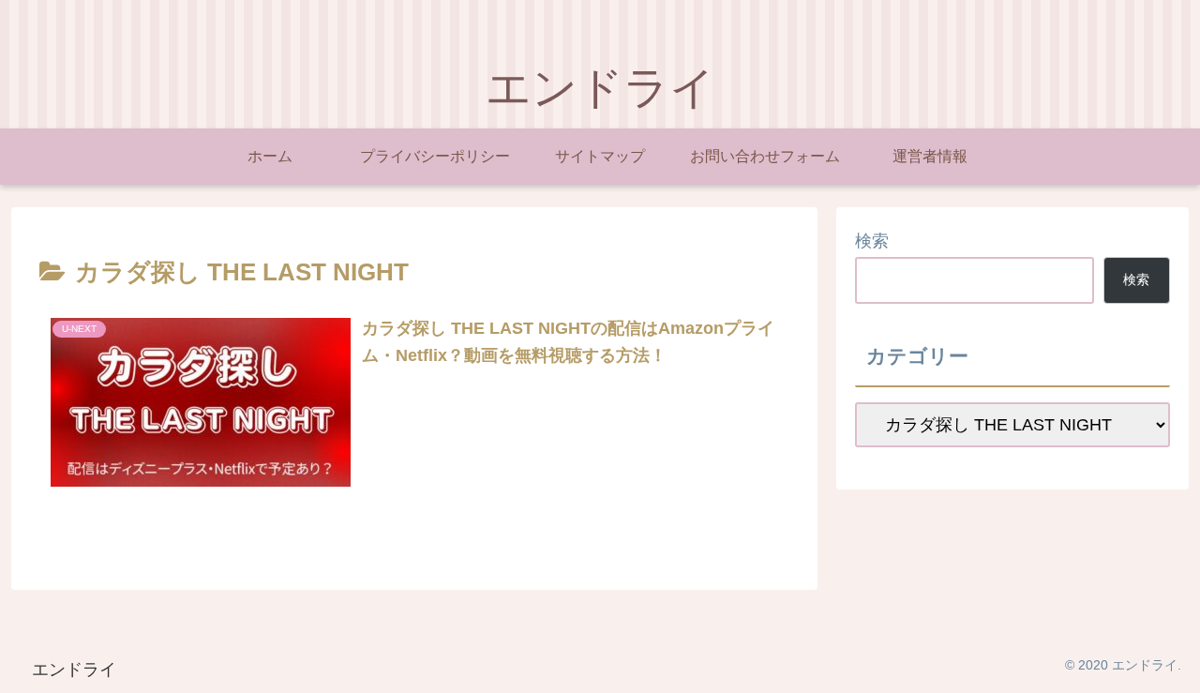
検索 (872, 241)
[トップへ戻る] (1172, 665)
